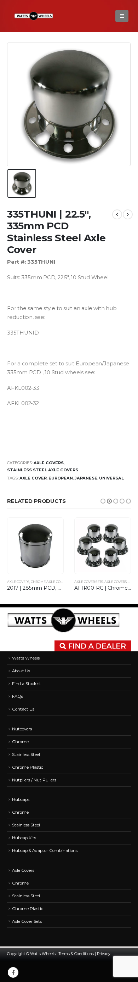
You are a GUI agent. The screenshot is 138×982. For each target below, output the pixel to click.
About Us (21, 670)
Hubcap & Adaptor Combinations (44, 850)
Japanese (86, 478)
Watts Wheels (26, 658)
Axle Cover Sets (88, 582)
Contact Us (23, 709)
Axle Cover (33, 478)
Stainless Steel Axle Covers (42, 469)
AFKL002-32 (23, 403)
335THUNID (23, 333)
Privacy (103, 954)
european (60, 478)
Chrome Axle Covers (50, 582)
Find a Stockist (26, 683)
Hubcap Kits (24, 837)
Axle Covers (49, 462)
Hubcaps (20, 799)
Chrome (20, 741)
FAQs (17, 696)
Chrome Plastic (27, 767)
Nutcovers (22, 728)
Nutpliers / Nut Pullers (34, 780)
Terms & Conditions (76, 954)
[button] (103, 501)
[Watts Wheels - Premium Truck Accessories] (33, 16)
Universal (111, 478)
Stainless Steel (26, 754)
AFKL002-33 (23, 388)
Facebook (13, 972)
